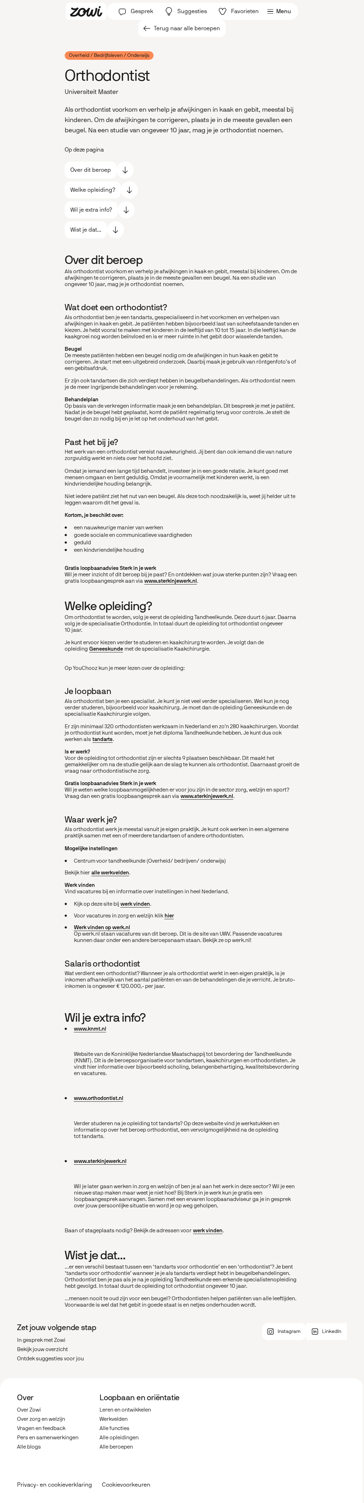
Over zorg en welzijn (41, 1419)
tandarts (102, 739)
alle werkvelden (110, 872)
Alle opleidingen (119, 1437)
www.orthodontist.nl (98, 1098)
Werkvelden (114, 1419)
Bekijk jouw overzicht (42, 1349)
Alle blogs (29, 1447)
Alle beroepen (116, 1447)
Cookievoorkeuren (126, 1485)
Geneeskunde (106, 649)
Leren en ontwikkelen (125, 1410)
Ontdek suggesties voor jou (50, 1358)
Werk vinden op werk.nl (102, 927)
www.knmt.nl (90, 1029)
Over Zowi (29, 1410)
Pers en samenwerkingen (48, 1437)
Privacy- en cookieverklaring (54, 1484)
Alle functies (114, 1428)
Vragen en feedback (41, 1428)
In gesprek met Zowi (41, 1340)
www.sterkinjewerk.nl (170, 581)
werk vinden (135, 904)
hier (169, 915)
